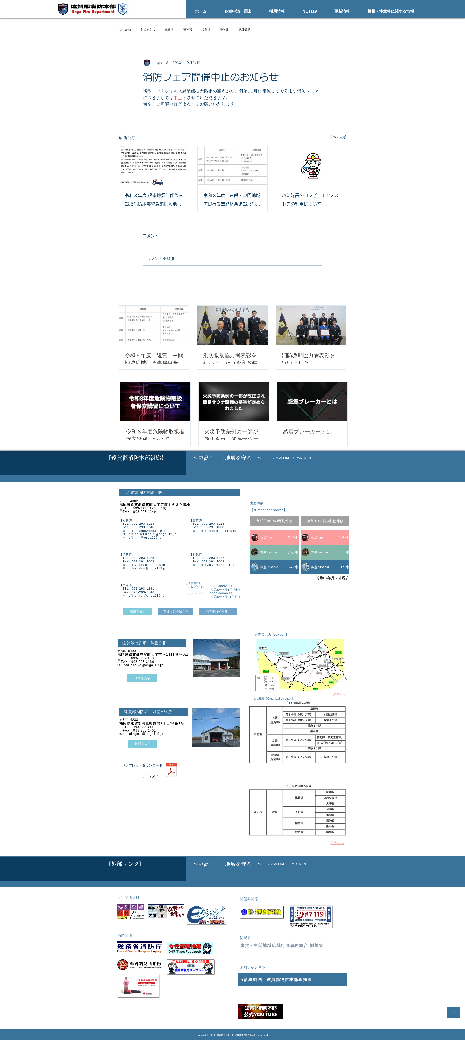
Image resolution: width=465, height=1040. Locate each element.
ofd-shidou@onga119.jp (147, 568)
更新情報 (244, 29)
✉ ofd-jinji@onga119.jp (140, 537)
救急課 (206, 29)
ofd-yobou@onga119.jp (147, 565)
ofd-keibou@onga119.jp (217, 530)
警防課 (187, 29)
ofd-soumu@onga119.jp (147, 530)
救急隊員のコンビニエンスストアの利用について (310, 199)
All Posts (125, 29)
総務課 (169, 29)
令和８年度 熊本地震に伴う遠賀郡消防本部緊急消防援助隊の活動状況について (154, 200)
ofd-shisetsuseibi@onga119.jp (153, 534)
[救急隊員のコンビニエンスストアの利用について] (311, 165)
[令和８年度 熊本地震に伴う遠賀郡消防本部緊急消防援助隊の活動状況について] (154, 165)
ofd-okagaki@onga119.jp (143, 734)
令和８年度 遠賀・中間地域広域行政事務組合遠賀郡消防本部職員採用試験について (231, 200)
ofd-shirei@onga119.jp (147, 595)
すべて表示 (337, 137)
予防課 (224, 29)
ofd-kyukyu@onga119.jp (218, 565)
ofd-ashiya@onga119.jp (143, 665)
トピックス (147, 29)
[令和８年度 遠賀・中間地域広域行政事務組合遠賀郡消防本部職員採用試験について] (233, 165)
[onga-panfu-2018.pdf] (171, 770)
